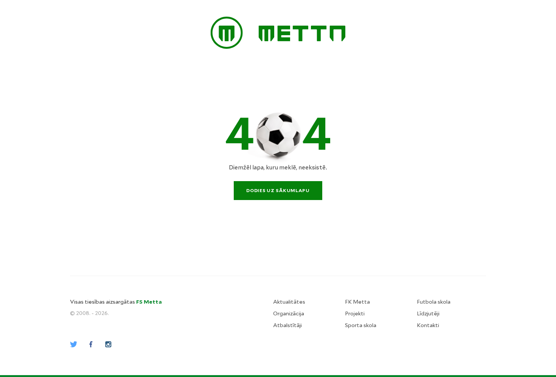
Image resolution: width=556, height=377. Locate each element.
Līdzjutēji (428, 313)
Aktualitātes (289, 302)
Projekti (355, 313)
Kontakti (428, 325)
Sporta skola (360, 325)
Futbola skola (433, 302)
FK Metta (357, 302)
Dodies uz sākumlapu (278, 190)
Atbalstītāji (287, 325)
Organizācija (288, 313)
